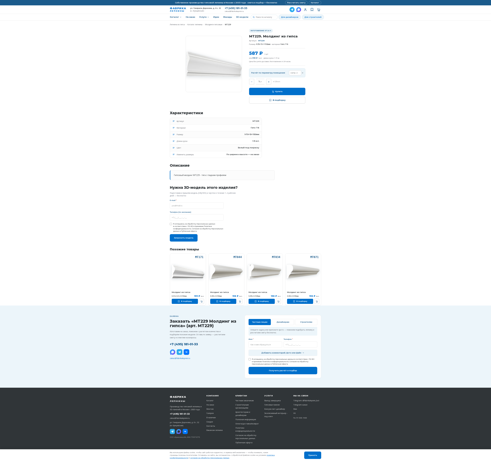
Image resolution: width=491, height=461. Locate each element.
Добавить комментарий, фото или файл (281, 353)
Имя (251, 339)
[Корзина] (318, 9)
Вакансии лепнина (214, 430)
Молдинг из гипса (181, 292)
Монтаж (210, 409)
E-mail (173, 200)
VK (294, 413)
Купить (279, 91)
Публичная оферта (189, 231)
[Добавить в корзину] (201, 301)
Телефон (288, 339)
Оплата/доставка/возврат (247, 423)
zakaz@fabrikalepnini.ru (234, 11)
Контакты (210, 426)
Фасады (227, 17)
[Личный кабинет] (305, 9)
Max (295, 409)
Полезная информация (245, 419)
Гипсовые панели (272, 405)
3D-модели (242, 17)
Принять (312, 455)
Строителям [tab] (306, 322)
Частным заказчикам (244, 400)
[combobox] (266, 17)
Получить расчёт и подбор (283, 370)
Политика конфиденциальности (275, 361)
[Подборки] (312, 9)
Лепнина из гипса (177, 24)
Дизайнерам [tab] (283, 322)
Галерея (210, 413)
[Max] (178, 431)
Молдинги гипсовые (213, 24)
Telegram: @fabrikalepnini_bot (306, 400)
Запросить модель (183, 238)
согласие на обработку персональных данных (209, 458)
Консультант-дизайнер (274, 409)
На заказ (190, 17)
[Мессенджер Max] (298, 9)
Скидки (209, 422)
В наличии (211, 417)
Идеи (216, 17)
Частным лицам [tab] (259, 322)
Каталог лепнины (194, 24)
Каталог (315, 3)
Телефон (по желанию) (180, 212)
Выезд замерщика (272, 400)
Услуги (203, 17)
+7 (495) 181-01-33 (236, 8)
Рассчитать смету (296, 3)
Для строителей (312, 17)
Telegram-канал (300, 405)
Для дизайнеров (289, 17)
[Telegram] (292, 9)
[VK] (186, 352)
